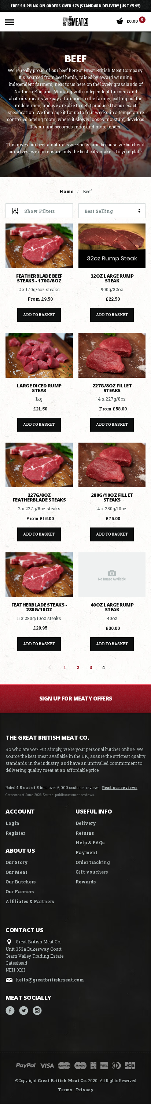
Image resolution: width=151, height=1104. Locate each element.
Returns (85, 833)
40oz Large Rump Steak (112, 607)
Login (12, 823)
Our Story (16, 862)
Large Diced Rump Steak (39, 388)
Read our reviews (119, 787)
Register (15, 833)
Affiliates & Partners (29, 901)
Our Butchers (20, 882)
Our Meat (16, 872)
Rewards (86, 882)
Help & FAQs (90, 842)
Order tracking (93, 862)
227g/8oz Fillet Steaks (112, 388)
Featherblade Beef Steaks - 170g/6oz (39, 278)
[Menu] (9, 20)
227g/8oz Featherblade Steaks (39, 497)
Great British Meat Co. (62, 1080)
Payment (86, 852)
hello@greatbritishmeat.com (50, 980)
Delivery (86, 823)
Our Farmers (19, 891)
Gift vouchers (92, 872)
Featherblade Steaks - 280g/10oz (39, 607)
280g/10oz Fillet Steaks (112, 497)
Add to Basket (39, 314)
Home (66, 191)
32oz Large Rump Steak (112, 278)
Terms (65, 1089)
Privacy (84, 1089)
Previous (49, 667)
